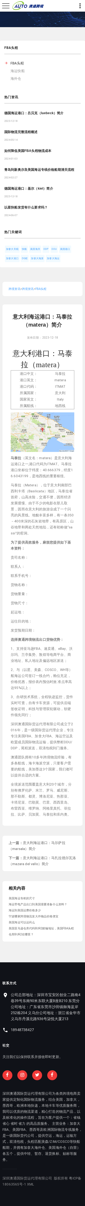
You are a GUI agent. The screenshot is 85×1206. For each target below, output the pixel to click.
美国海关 (35, 249)
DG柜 (25, 258)
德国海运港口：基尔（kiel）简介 (28, 188)
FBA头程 (17, 63)
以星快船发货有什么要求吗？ (26, 207)
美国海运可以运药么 (22, 922)
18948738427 (22, 1030)
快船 (24, 249)
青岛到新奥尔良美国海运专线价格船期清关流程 (39, 169)
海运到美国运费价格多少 (25, 910)
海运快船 (18, 71)
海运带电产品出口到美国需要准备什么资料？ (38, 904)
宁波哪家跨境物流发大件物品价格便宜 (33, 916)
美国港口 (65, 249)
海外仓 (16, 78)
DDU (54, 249)
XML (30, 1184)
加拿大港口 (12, 258)
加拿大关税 (12, 249)
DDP (46, 249)
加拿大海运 (53, 258)
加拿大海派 (37, 258)
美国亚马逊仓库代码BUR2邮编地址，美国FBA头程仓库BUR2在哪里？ (41, 931)
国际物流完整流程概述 (21, 132)
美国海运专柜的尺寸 (22, 898)
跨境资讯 (14, 289)
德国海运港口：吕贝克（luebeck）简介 (34, 113)
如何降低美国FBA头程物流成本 (27, 151)
